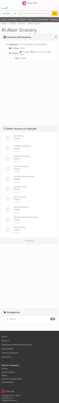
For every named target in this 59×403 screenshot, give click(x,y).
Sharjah (22, 19)
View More (29, 240)
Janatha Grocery (20, 186)
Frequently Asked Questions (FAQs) (16, 344)
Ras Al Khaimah (41, 19)
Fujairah (54, 19)
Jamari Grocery (20, 196)
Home (4, 336)
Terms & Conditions (9, 352)
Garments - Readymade (11, 379)
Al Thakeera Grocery (22, 146)
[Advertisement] (29, 94)
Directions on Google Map (35, 53)
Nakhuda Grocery (21, 207)
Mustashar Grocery (22, 156)
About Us (5, 340)
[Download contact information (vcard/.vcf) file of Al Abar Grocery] (56, 36)
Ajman (30, 19)
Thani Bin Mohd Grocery (24, 176)
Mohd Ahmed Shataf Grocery (26, 217)
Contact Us (6, 357)
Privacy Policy (7, 348)
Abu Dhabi (12, 19)
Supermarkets (7, 382)
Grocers (17, 141)
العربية (4, 7)
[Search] (55, 13)
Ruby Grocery (19, 227)
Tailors (4, 375)
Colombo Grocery (21, 166)
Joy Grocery (18, 135)
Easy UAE (31, 2)
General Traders (8, 372)
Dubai (3, 19)
